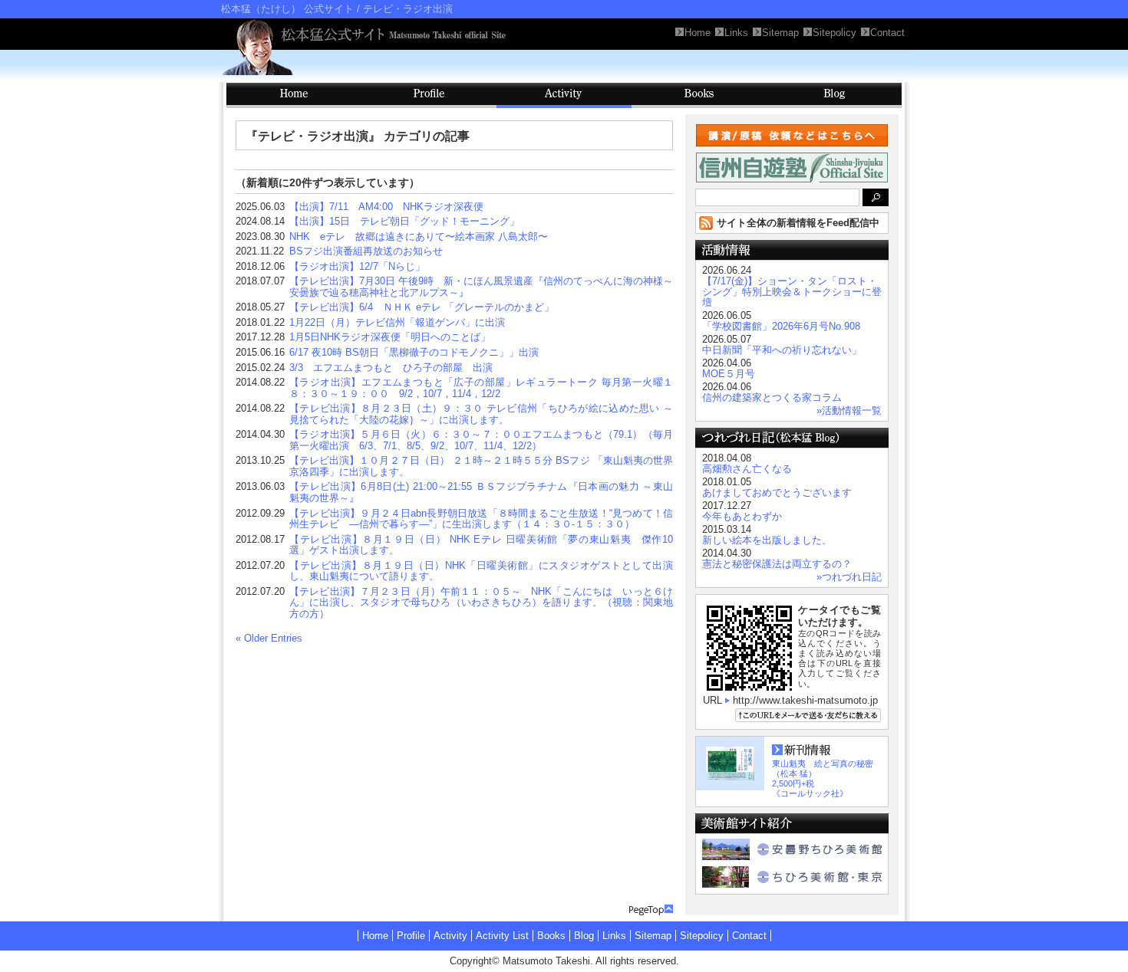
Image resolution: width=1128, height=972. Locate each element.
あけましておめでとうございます (777, 492)
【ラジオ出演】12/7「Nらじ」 (357, 266)
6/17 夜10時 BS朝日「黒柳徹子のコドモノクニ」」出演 (414, 352)
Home (375, 935)
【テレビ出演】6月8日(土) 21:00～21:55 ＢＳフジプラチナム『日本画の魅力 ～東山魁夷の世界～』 (481, 492)
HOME (293, 95)
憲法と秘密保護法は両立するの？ (777, 564)
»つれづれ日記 (849, 577)
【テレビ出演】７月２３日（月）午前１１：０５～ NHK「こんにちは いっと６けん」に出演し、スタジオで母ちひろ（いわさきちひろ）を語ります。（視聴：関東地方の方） (481, 602)
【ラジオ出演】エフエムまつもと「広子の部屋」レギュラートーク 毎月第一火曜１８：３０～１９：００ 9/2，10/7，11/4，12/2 (481, 387)
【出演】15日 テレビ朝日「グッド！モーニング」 (404, 221)
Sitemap (653, 935)
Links (614, 935)
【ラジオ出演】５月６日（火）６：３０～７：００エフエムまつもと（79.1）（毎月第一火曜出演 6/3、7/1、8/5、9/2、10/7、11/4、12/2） (481, 440)
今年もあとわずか (742, 516)
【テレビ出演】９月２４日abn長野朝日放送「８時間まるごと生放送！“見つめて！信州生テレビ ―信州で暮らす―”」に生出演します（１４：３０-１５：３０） (481, 518)
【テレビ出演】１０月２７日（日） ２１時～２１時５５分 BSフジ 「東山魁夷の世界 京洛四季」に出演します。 (486, 466)
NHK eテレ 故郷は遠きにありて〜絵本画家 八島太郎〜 (418, 236)
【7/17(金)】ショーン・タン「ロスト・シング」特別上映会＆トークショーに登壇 (792, 291)
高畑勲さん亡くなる (747, 469)
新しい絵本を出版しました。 (767, 540)
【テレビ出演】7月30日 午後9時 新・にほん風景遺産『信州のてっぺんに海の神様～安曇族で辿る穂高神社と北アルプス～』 (481, 286)
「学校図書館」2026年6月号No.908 (781, 326)
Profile (428, 95)
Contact (749, 935)
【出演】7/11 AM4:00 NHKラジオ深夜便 (386, 206)
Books (699, 95)
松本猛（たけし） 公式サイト (287, 9)
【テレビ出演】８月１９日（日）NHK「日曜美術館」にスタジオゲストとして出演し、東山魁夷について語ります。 (481, 571)
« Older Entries (269, 638)
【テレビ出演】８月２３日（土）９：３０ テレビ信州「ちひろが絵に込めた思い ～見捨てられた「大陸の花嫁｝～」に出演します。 (481, 413)
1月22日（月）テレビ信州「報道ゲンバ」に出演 (397, 322)
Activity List (502, 935)
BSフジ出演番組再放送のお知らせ (366, 251)
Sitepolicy (702, 935)
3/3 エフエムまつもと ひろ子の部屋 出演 (391, 367)
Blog (834, 95)
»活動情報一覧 (849, 410)
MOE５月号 (728, 373)
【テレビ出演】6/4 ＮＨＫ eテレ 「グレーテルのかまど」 (421, 307)
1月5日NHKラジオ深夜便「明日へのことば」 (389, 337)
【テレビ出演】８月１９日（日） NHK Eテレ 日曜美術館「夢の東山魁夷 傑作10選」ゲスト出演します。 (481, 545)
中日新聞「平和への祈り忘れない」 (782, 350)
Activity (564, 95)
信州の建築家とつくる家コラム (772, 397)
